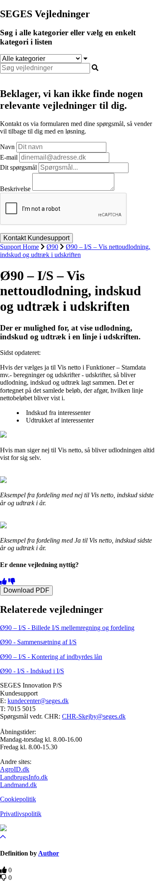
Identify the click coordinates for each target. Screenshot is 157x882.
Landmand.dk (18, 784)
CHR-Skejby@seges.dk (94, 716)
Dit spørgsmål (18, 167)
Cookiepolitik (18, 799)
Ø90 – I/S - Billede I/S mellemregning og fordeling (67, 627)
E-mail (9, 157)
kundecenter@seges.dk (38, 700)
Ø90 (52, 246)
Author (48, 853)
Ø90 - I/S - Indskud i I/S (32, 671)
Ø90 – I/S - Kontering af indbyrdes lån (51, 656)
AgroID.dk (14, 769)
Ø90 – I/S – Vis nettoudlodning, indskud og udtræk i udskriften (75, 250)
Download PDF (26, 590)
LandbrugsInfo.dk (24, 777)
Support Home (19, 246)
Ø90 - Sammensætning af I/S (38, 642)
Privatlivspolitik (20, 813)
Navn (7, 146)
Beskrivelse (15, 188)
